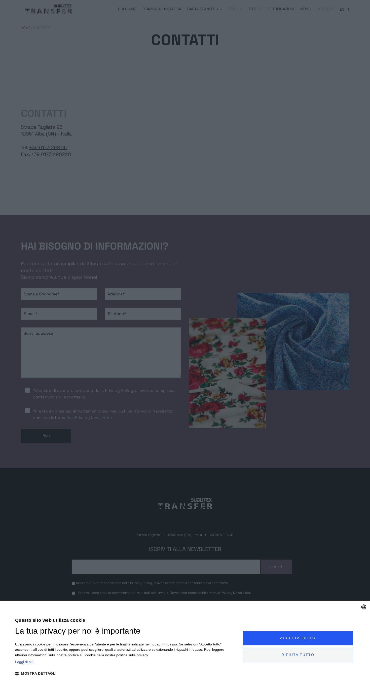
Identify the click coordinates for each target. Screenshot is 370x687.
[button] (125, 673)
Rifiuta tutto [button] (297, 655)
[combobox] (363, 606)
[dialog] (185, 644)
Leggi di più (24, 662)
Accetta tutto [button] (298, 638)
